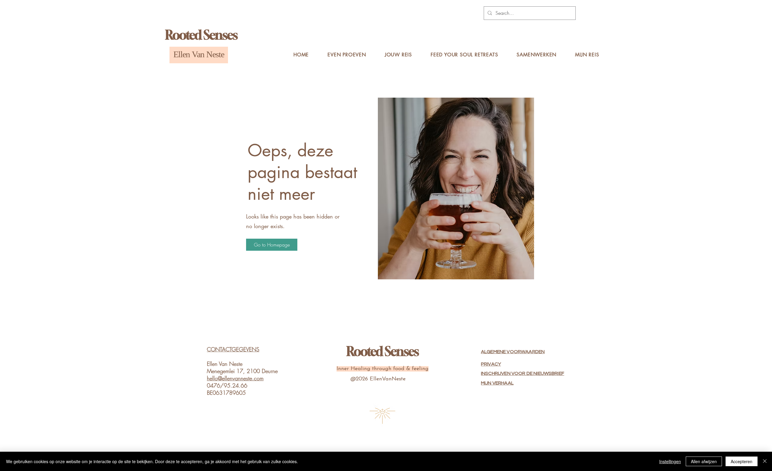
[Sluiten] (764, 461)
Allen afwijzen (704, 461)
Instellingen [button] (670, 461)
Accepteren (741, 461)
